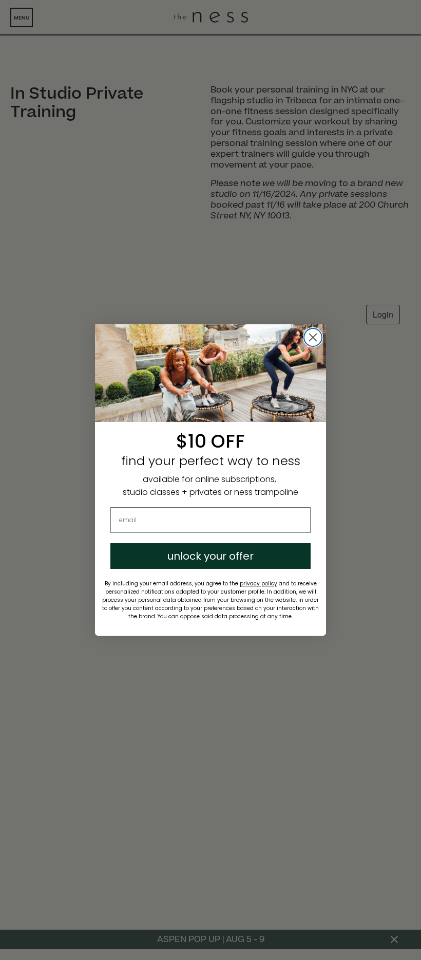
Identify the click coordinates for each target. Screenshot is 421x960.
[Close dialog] (313, 337)
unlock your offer (210, 556)
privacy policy (258, 583)
